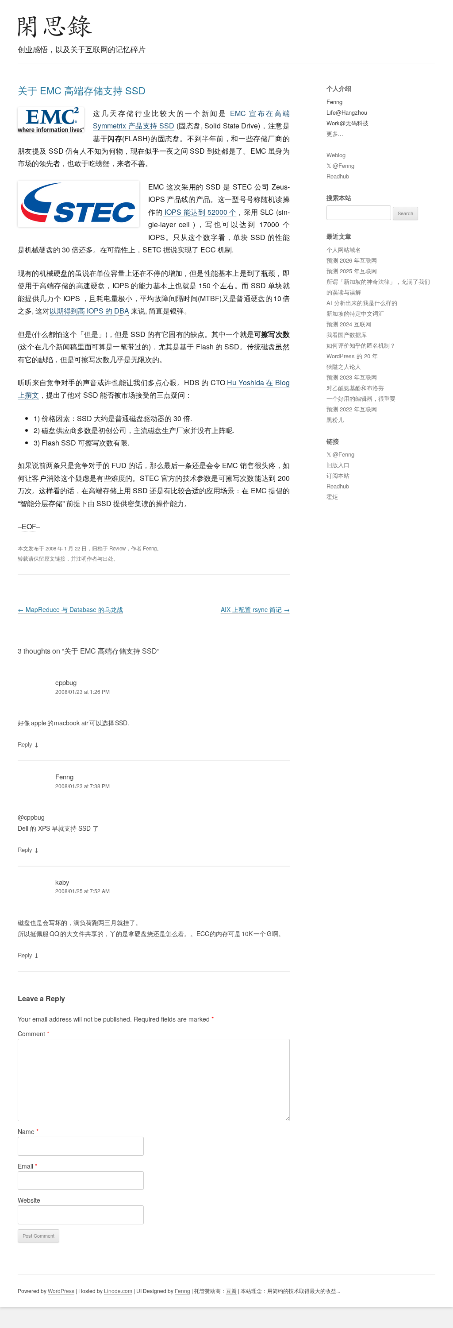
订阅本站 (337, 475)
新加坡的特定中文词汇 (355, 313)
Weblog (336, 155)
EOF (29, 526)
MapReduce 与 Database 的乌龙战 (70, 609)
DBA (121, 311)
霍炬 (332, 496)
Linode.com (118, 1290)
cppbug (66, 682)
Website (29, 1200)
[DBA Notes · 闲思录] (55, 26)
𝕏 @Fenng (340, 165)
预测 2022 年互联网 (351, 409)
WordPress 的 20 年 (352, 356)
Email (27, 1166)
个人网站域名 (343, 249)
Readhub (337, 176)
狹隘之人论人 (343, 366)
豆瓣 (231, 1290)
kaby (62, 882)
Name (28, 1131)
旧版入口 (337, 465)
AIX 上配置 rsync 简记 (255, 609)
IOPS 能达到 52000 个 (200, 212)
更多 (332, 133)
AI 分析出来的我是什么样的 (361, 302)
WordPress (61, 1290)
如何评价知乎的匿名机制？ (360, 345)
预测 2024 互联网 (348, 324)
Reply (25, 744)
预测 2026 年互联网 (351, 260)
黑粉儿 (335, 419)
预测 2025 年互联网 (351, 271)
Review (117, 548)
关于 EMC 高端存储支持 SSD (82, 90)
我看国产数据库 (346, 334)
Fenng (150, 548)
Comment (33, 1033)
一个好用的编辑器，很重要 (360, 398)
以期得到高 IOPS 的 (89, 311)
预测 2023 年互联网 (351, 377)
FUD (119, 465)
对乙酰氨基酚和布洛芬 (355, 387)
